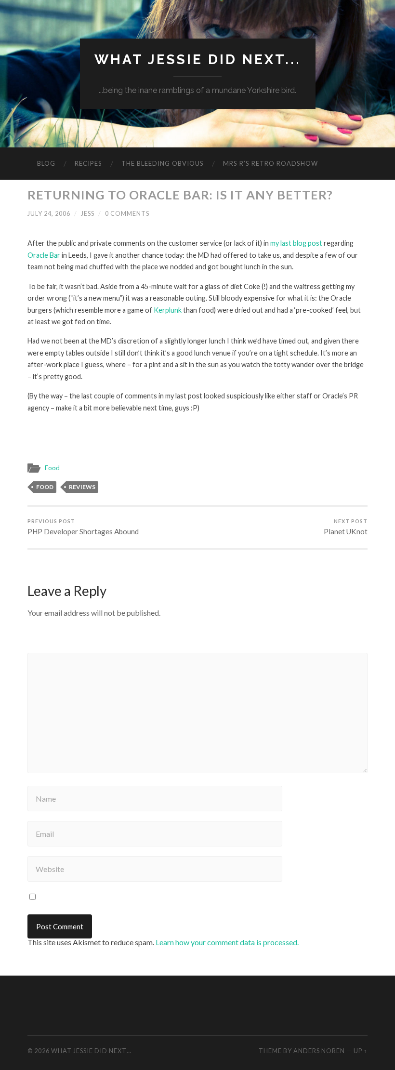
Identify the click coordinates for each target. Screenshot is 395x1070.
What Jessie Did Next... (197, 59)
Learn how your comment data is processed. (227, 942)
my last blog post (296, 243)
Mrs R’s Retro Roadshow (270, 163)
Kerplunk (168, 310)
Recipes (88, 163)
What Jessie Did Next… (91, 1051)
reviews (82, 486)
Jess (87, 213)
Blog (46, 163)
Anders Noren (319, 1051)
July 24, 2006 (48, 213)
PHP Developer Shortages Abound (83, 527)
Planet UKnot (346, 527)
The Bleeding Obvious (162, 163)
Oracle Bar (43, 255)
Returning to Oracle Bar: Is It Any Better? (180, 194)
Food (52, 468)
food (44, 486)
